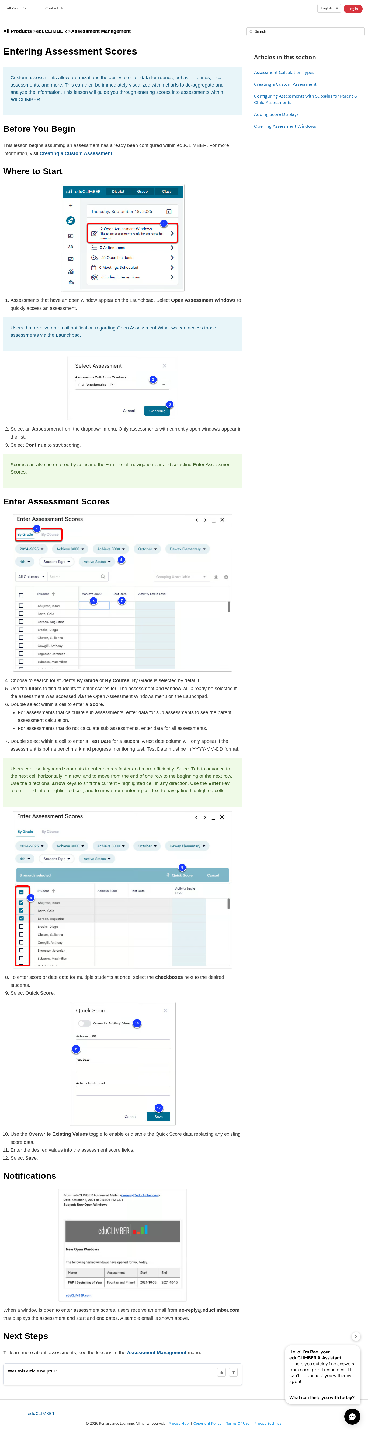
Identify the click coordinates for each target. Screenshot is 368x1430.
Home (16, 8)
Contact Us (54, 8)
